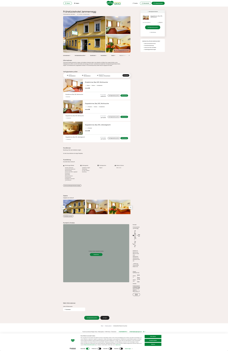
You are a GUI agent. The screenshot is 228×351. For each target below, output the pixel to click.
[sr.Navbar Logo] (114, 3)
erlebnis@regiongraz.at (135, 331)
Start (102, 325)
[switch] (99, 349)
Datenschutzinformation (89, 344)
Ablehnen (153, 344)
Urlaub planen (108, 325)
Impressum (118, 344)
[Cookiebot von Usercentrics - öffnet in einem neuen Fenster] (73, 349)
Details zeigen (128, 348)
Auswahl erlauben (153, 340)
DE (144, 331)
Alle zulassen (153, 336)
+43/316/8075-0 (123, 331)
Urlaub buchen (159, 3)
